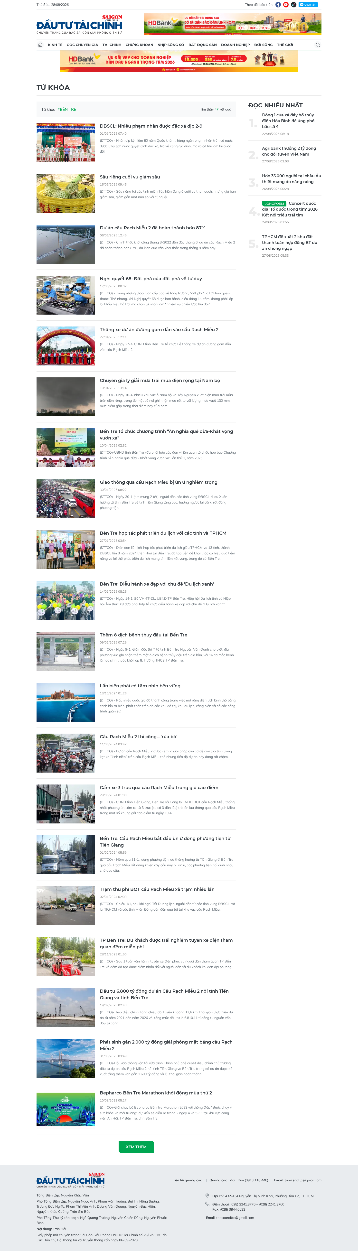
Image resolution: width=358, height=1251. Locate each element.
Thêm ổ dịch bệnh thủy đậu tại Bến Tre (143, 635)
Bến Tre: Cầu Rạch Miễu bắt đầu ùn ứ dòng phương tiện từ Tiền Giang (165, 842)
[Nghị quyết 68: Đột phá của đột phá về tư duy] (66, 295)
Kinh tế (55, 45)
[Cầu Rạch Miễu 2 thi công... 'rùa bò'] (66, 753)
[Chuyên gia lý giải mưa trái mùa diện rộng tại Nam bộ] (66, 396)
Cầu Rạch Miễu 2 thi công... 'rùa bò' (138, 736)
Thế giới (285, 45)
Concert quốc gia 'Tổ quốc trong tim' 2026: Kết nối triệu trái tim (290, 209)
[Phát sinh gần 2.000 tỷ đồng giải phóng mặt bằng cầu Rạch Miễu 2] (66, 1058)
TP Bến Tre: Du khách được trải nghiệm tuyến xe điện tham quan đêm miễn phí (166, 944)
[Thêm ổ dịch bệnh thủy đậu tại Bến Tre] (66, 651)
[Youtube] (286, 5)
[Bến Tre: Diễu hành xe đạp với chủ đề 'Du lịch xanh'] (66, 600)
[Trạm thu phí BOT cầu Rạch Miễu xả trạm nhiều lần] (66, 905)
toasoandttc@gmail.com (235, 1217)
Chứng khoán (139, 45)
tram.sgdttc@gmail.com (303, 1180)
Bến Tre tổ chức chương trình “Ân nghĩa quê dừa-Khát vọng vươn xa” (166, 435)
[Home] (40, 44)
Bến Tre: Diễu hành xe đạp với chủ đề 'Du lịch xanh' (157, 584)
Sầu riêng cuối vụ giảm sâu (130, 177)
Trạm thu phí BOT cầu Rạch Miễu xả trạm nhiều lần (157, 889)
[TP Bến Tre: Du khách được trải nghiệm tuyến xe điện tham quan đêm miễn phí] (66, 956)
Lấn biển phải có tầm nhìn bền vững (140, 686)
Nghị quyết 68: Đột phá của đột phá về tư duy (151, 278)
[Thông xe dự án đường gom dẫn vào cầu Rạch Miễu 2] (66, 346)
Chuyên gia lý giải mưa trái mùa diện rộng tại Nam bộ (160, 380)
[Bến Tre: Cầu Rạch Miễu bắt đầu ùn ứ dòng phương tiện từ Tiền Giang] (66, 854)
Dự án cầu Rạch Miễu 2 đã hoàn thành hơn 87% (152, 228)
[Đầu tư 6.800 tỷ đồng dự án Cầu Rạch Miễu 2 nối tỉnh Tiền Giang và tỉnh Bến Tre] (66, 1007)
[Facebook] (278, 5)
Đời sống (263, 45)
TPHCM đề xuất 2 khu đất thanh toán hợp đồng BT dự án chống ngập (289, 242)
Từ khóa (53, 87)
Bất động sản (202, 45)
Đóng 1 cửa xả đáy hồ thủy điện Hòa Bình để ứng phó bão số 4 (288, 121)
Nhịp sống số (171, 45)
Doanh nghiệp (235, 45)
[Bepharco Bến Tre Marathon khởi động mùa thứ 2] (66, 1109)
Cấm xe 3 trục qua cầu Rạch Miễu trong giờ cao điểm (159, 787)
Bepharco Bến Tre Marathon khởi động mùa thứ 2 (156, 1093)
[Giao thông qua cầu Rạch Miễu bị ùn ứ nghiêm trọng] (66, 498)
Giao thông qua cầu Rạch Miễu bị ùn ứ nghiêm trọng (158, 482)
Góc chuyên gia (82, 45)
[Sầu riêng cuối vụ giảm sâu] (66, 193)
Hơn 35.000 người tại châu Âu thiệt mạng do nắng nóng (291, 179)
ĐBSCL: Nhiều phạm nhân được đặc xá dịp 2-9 (151, 126)
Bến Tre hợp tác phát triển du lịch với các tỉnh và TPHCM (163, 533)
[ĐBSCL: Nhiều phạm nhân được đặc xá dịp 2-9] (66, 142)
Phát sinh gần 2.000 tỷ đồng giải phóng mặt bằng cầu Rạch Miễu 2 (166, 1045)
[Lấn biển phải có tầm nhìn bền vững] (66, 702)
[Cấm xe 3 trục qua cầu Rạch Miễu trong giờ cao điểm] (66, 803)
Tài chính (112, 45)
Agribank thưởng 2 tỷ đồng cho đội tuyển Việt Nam (289, 151)
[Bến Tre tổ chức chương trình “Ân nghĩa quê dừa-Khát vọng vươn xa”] (66, 447)
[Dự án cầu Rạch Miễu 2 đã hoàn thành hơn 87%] (66, 244)
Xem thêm (136, 1146)
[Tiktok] (294, 5)
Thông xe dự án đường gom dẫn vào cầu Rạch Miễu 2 (159, 329)
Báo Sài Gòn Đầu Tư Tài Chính (79, 24)
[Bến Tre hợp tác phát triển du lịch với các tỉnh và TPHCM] (66, 549)
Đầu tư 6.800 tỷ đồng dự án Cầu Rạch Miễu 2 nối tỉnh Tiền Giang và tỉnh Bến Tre (164, 994)
